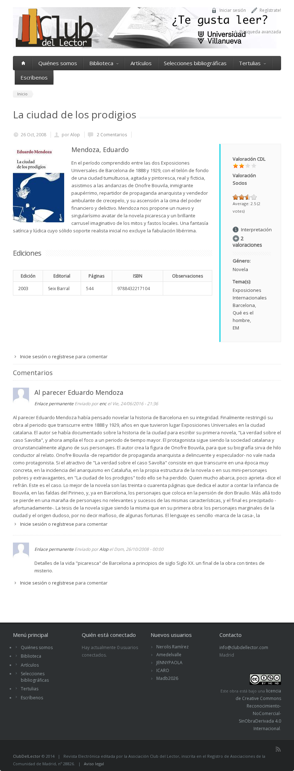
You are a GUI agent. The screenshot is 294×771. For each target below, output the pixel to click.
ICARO (162, 670)
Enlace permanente (54, 404)
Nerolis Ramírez (172, 647)
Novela (240, 269)
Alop (75, 135)
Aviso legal (94, 763)
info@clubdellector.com (243, 647)
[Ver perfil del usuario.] (21, 402)
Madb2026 (167, 678)
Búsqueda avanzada (260, 32)
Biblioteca (101, 63)
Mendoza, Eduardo (100, 149)
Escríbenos (34, 77)
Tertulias (250, 63)
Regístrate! (270, 10)
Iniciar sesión (232, 10)
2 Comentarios (111, 135)
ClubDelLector (27, 756)
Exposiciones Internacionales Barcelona (250, 297)
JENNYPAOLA (169, 662)
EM (236, 328)
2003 (23, 288)
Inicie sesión (33, 356)
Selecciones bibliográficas (195, 63)
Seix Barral (59, 288)
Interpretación (256, 229)
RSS (278, 749)
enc (102, 404)
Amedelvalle (168, 655)
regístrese (63, 356)
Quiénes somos (57, 63)
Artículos (141, 63)
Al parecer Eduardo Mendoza (78, 392)
